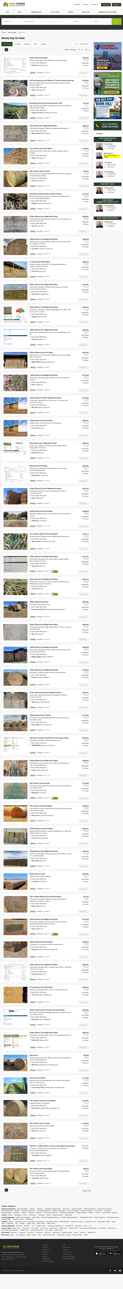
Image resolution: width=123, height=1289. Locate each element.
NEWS (70, 12)
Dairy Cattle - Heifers (104, 1221)
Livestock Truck (73, 1228)
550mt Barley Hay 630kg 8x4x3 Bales (44, 216)
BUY (7, 12)
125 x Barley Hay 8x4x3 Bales (41, 148)
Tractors (90, 1212)
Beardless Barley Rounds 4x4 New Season (46, 194)
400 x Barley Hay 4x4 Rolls (40, 783)
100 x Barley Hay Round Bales (41, 806)
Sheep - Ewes (31, 1223)
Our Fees (85, 4)
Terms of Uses (67, 1252)
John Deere (41, 1215)
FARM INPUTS (36, 12)
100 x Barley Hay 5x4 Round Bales (43, 1101)
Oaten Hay (48, 1232)
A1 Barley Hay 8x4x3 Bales (40, 262)
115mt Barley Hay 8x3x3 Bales (41, 987)
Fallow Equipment (77, 1209)
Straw (76, 1232)
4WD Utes (27, 1226)
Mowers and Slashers (87, 1210)
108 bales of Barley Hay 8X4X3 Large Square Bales (49, 738)
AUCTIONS (55, 12)
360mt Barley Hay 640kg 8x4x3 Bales (44, 761)
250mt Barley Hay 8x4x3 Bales (41, 420)
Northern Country (44, 248)
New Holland (68, 1215)
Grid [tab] (88, 50)
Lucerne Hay (38, 1232)
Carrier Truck (16, 1228)
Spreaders (39, 1212)
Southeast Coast (48, 112)
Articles (44, 1256)
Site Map (65, 1249)
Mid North (43, 1178)
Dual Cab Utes (69, 1226)
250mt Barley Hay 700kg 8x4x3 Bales (44, 330)
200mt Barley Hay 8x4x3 (39, 602)
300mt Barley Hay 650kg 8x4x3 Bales (44, 851)
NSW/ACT (50, 657)
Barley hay (34, 1055)
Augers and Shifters (22, 1209)
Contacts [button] (99, 133)
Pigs (16, 1223)
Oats (39, 1235)
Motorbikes (78, 1226)
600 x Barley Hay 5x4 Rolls (40, 171)
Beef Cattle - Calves (20, 1221)
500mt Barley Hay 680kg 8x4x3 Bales (44, 919)
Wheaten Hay (91, 1232)
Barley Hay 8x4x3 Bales (38, 58)
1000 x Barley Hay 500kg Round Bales (44, 670)
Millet (34, 1235)
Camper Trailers (41, 1226)
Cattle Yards (35, 1217)
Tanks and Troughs (17, 1219)
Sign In (105, 4)
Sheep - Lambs (41, 1223)
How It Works (67, 1247)
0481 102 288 (111, 164)
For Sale (18, 44)
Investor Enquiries (47, 1261)
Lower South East (45, 815)
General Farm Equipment (105, 1209)
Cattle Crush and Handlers (22, 1217)
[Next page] (12, 49)
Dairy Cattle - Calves (77, 1221)
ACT (39, 226)
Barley (12, 1235)
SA (48, 294)
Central (43, 475)
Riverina (44, 657)
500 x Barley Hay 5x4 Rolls (40, 1123)
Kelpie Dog (10, 1223)
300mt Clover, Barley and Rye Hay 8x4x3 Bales (47, 1010)
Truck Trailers (49, 1230)
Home (4, 32)
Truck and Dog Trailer (36, 1230)
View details (83, 73)
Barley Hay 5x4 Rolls (37, 874)
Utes (85, 1226)
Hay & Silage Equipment (43, 1210)
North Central (43, 407)
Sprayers (31, 1212)
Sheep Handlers (5, 1219)
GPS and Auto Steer (7, 1210)
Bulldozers (40, 1209)
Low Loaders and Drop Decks (88, 1228)
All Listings (7, 44)
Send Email (110, 148)
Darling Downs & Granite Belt (53, 609)
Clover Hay (30, 1232)
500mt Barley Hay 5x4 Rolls (40, 715)
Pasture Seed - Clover (49, 1235)
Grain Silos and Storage (28, 1210)
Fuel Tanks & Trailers (90, 1209)
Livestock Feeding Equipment (50, 1217)
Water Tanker (58, 1230)
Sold (35, 44)
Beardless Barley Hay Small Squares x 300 (46, 103)
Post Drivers (98, 1210)
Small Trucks (112, 1228)
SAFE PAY (86, 12)
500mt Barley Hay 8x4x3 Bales (41, 511)
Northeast (39, 158)
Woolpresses (29, 1219)
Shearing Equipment (112, 1217)
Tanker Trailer (24, 1230)
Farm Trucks (43, 1228)
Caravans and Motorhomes (55, 1226)
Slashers (24, 1212)
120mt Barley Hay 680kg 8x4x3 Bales (44, 375)
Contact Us (94, 4)
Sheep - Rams (51, 1223)
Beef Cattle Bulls (64, 1221)
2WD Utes (19, 1226)
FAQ (64, 1245)
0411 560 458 (111, 208)
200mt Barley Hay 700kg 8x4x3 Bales (44, 965)
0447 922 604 (111, 146)
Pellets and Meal (77, 1235)
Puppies (22, 1223)
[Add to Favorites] (49, 73)
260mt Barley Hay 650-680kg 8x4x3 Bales (45, 488)
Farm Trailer (34, 1228)
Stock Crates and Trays (50, 1212)
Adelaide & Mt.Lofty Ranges (47, 949)
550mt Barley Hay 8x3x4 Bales (41, 829)
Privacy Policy (67, 1254)
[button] (55, 571)
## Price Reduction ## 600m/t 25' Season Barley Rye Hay (52, 80)
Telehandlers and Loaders (67, 1212)
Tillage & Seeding (81, 1212)
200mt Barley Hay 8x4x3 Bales (41, 352)
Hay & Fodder (12, 32)
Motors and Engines (73, 1210)
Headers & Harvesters (59, 1210)
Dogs (113, 1221)
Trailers (97, 1212)
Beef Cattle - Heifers (52, 1221)
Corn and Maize (20, 1235)
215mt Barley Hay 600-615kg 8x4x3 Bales (45, 693)
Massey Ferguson (58, 1215)
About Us (77, 4)
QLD (55, 112)
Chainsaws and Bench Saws (53, 1209)
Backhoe (32, 1209)
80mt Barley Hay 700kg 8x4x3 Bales (43, 443)
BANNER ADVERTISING (108, 12)
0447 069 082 (111, 174)
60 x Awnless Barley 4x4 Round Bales (44, 534)
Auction (44, 44)
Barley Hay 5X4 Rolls (37, 1078)
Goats (3, 1223)
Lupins (29, 1235)
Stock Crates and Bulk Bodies (9, 1230)
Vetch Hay (83, 1232)
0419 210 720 (111, 224)
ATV (33, 1226)
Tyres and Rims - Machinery (109, 1212)
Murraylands (42, 294)
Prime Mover (102, 1228)
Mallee (40, 339)
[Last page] (16, 49)
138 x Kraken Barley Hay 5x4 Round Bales (45, 897)
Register (116, 4)
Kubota (49, 1215)
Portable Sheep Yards (86, 1217)
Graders (17, 1210)
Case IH (10, 1215)
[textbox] (11, 21)
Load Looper (46, 1259)
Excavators (66, 1209)
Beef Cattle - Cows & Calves (36, 1221)
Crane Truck (25, 1228)
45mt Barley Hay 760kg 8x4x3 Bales (43, 126)
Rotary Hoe (107, 1210)
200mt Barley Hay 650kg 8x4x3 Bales (44, 556)
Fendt (25, 1215)
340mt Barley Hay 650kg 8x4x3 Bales (44, 1033)
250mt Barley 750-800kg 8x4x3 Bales (44, 307)
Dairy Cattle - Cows (90, 1221)
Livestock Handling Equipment (69, 1217)
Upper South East (47, 362)
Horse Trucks (53, 1228)
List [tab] (81, 50)
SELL (20, 12)
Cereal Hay (22, 1232)
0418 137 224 (111, 190)
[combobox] (11, 21)
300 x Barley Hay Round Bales (41, 1169)
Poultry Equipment (99, 1217)
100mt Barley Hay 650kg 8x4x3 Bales (44, 647)
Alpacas (11, 1221)
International (32, 1215)
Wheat (86, 1235)
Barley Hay (43, 63)
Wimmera (42, 65)
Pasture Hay (56, 1232)
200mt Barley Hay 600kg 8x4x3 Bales (44, 239)
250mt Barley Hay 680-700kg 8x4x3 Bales (45, 398)
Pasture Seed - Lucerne (63, 1235)
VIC (46, 65)
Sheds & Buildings (6, 1212)
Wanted (27, 44)
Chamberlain (17, 1215)
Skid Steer (17, 1212)
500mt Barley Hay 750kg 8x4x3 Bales (44, 284)
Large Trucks (63, 1228)
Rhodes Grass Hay (67, 1232)
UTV (90, 1226)
